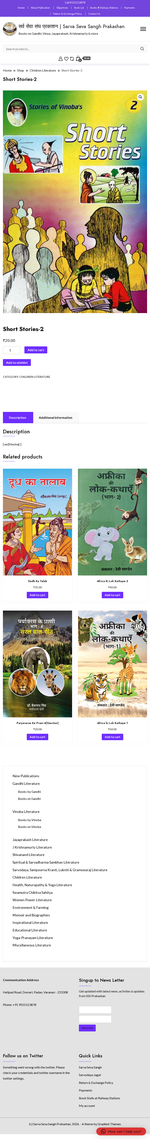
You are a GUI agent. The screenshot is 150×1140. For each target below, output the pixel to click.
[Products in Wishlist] (66, 58)
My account (87, 1105)
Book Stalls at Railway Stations (99, 1098)
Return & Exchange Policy (67, 14)
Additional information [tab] (55, 417)
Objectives (62, 8)
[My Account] (61, 58)
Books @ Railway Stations (104, 8)
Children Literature (34, 376)
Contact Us (94, 14)
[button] (140, 97)
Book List (79, 8)
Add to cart (36, 350)
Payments (129, 8)
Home (21, 8)
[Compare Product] (72, 58)
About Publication (40, 8)
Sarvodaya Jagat (90, 1075)
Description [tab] (17, 417)
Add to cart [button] (37, 595)
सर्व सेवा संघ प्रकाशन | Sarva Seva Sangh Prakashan (72, 26)
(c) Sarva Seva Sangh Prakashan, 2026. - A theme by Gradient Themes (75, 1124)
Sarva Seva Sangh (90, 1067)
